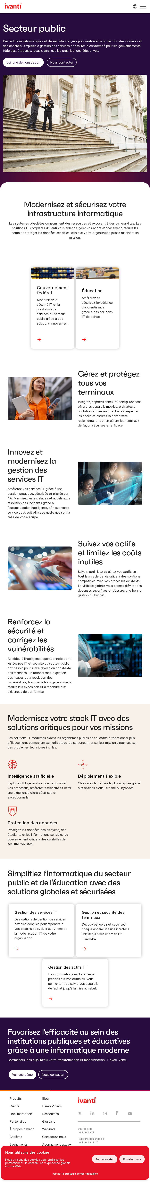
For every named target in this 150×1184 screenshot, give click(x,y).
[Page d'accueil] (13, 6)
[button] (143, 6)
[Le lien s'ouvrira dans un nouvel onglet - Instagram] (105, 1114)
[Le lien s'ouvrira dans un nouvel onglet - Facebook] (116, 1114)
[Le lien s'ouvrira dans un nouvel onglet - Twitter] (80, 1114)
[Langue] (134, 6)
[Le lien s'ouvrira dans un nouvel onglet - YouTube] (130, 1114)
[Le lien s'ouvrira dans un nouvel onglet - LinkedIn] (92, 1114)
